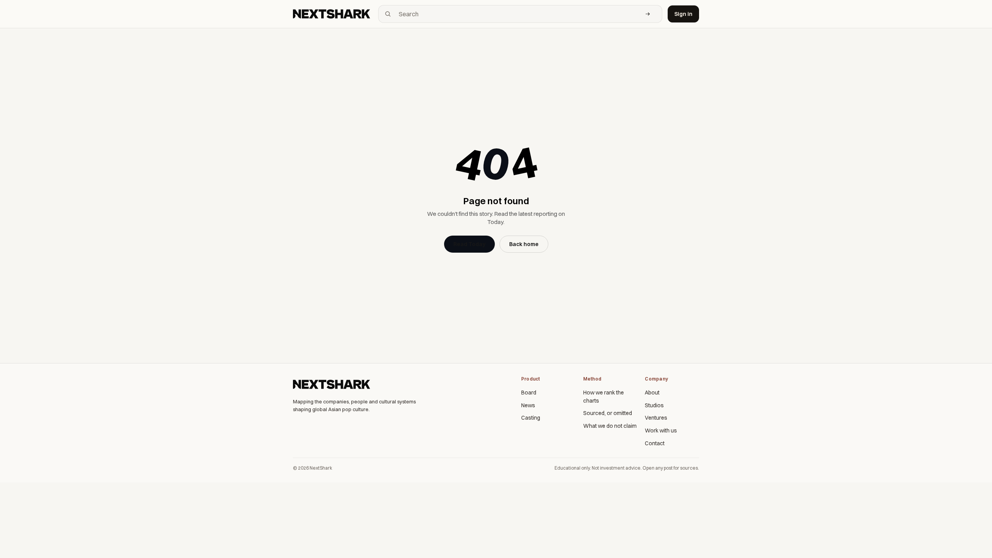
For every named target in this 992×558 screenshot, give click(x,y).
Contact (655, 443)
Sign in (683, 13)
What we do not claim (610, 425)
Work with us (661, 430)
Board (528, 392)
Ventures (656, 417)
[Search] (648, 14)
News (528, 405)
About (652, 392)
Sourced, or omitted (607, 413)
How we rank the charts (603, 396)
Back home (524, 244)
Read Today (469, 244)
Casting (530, 417)
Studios (654, 405)
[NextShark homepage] (333, 13)
